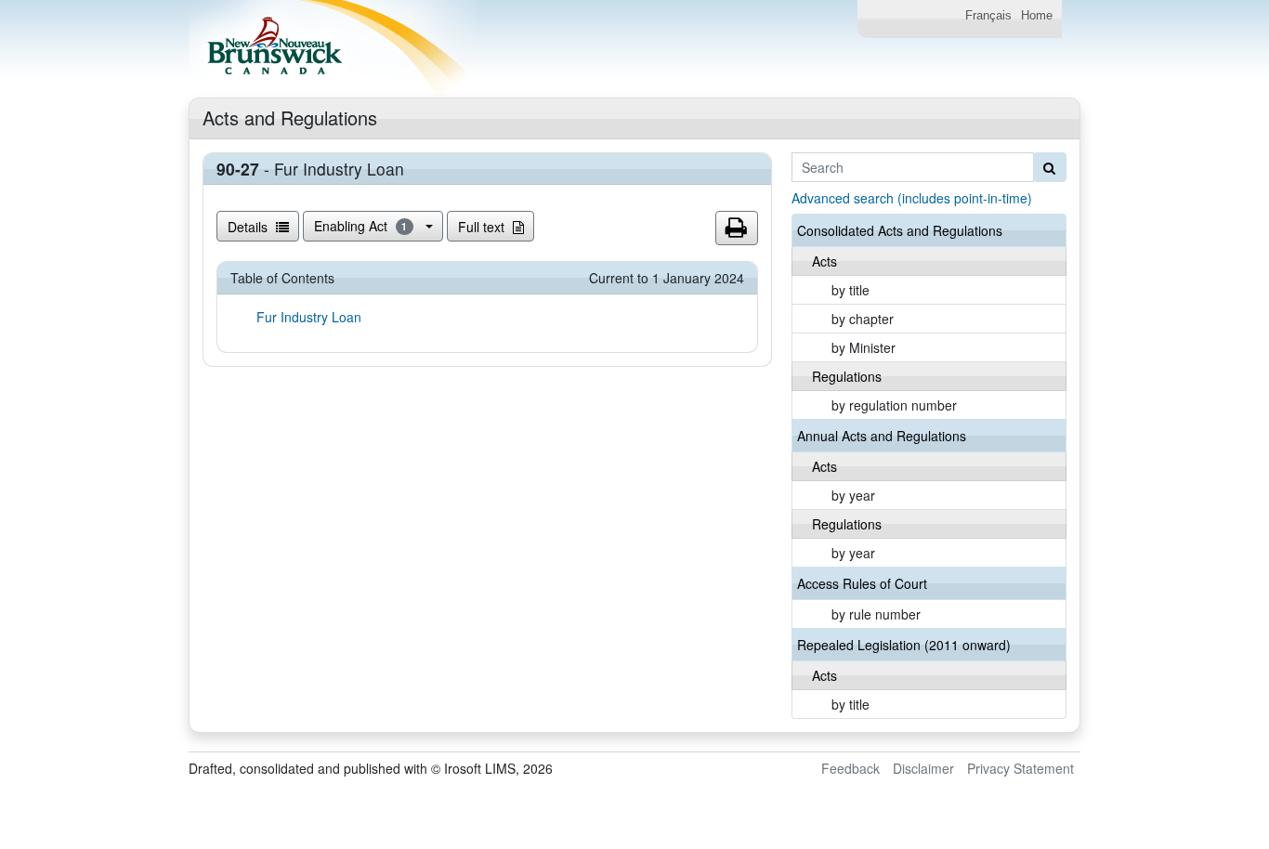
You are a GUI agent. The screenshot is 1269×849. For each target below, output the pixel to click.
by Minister (863, 347)
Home (1037, 15)
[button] (736, 228)
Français (988, 15)
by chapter (862, 318)
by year (853, 495)
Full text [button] (483, 226)
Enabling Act (361, 225)
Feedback (850, 768)
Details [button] (249, 226)
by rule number (876, 614)
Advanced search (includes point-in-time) (911, 198)
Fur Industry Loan (308, 316)
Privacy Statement (1020, 768)
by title (850, 290)
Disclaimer (923, 768)
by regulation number (894, 405)
